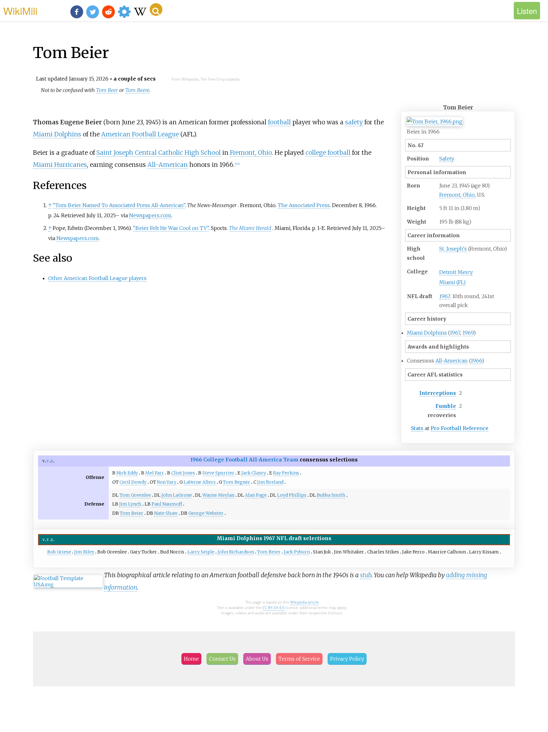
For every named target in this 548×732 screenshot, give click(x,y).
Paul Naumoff (167, 504)
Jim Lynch (130, 504)
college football (327, 152)
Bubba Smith (331, 495)
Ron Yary (166, 482)
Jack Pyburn (297, 552)
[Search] (156, 9)
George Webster (206, 513)
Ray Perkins (286, 473)
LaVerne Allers (200, 482)
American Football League (140, 134)
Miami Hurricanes (60, 164)
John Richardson (236, 552)
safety (354, 122)
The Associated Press (304, 205)
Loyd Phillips (291, 495)
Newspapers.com (150, 215)
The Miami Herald (250, 228)
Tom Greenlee (135, 495)
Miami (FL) (452, 282)
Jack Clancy (253, 473)
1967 (444, 296)
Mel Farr (154, 473)
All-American (451, 360)
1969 (467, 333)
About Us (257, 659)
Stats (417, 428)
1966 (476, 360)
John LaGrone (176, 495)
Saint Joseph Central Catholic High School (158, 152)
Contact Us (222, 659)
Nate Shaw (166, 513)
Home (191, 659)
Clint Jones (183, 473)
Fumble (445, 406)
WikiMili (20, 10)
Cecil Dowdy (133, 482)
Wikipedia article (304, 602)
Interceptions (437, 393)
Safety (446, 158)
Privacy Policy (347, 659)
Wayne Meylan (218, 495)
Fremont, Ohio (457, 195)
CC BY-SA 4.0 (273, 607)
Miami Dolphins (427, 333)
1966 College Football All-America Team (244, 459)
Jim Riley (84, 552)
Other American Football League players (97, 278)
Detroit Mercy (456, 272)
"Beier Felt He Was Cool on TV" (171, 228)
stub (365, 575)
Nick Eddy (127, 473)
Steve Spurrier (218, 473)
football (279, 122)
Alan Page (256, 495)
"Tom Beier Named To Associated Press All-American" (119, 205)
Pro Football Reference (459, 428)
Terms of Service (299, 659)
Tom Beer (107, 90)
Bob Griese (59, 552)
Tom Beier (131, 513)
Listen (527, 10)
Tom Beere (137, 90)
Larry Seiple (200, 552)
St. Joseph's (453, 248)
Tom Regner (236, 482)
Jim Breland (270, 482)
